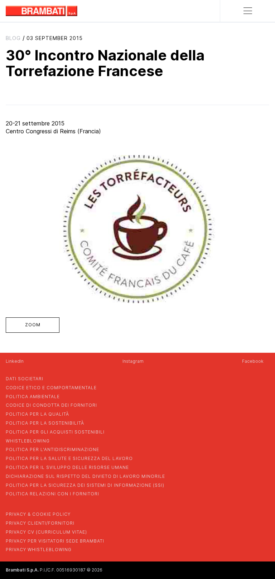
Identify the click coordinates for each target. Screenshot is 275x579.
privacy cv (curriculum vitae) (46, 532)
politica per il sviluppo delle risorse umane (67, 467)
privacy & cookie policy (38, 514)
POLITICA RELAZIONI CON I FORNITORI (52, 493)
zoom (32, 324)
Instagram (133, 361)
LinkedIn (15, 361)
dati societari (24, 378)
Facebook (253, 361)
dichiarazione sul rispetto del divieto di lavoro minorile (85, 476)
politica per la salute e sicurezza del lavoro (69, 458)
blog (13, 38)
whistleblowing (28, 441)
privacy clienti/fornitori (40, 523)
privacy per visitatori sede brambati (55, 541)
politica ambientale (33, 396)
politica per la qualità (37, 414)
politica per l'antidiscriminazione (52, 449)
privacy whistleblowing (39, 549)
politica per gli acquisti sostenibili (55, 432)
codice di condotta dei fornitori (51, 405)
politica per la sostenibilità (45, 423)
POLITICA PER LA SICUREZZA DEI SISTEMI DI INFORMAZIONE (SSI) (85, 485)
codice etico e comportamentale (51, 387)
